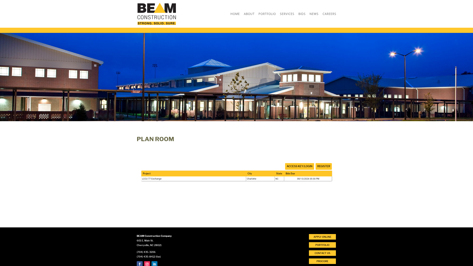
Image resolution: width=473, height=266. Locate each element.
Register (323, 166)
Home (235, 14)
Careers (329, 14)
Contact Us (322, 253)
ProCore (322, 261)
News (314, 14)
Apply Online (322, 236)
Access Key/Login (299, 166)
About (249, 14)
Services (287, 14)
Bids (302, 14)
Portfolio (267, 14)
